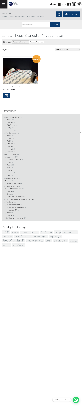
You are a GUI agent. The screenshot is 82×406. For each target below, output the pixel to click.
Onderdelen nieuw (12, 117)
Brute (9, 138)
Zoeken (55, 24)
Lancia (9, 122)
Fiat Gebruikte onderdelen (16, 197)
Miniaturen (9, 202)
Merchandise (10, 133)
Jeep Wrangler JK (13, 240)
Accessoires (9, 157)
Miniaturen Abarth (13, 205)
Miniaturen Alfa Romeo (15, 207)
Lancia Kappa (73, 241)
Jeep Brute (7, 236)
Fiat (8, 128)
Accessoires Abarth (14, 159)
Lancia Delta (61, 240)
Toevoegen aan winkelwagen (6, 95)
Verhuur (8, 181)
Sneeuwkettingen (13, 183)
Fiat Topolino (47, 232)
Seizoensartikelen (11, 178)
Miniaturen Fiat (12, 210)
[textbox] (36, 42)
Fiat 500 (35, 232)
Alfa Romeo (11, 125)
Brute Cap (15, 232)
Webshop (4, 16)
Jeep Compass (23, 236)
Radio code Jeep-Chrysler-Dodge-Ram (19, 199)
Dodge (9, 175)
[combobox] (36, 42)
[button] (76, 400)
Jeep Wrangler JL (34, 240)
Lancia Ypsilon (18, 245)
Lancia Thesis (6, 245)
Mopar (9, 149)
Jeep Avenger (70, 232)
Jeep (9, 120)
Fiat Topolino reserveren (14, 218)
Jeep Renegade (40, 236)
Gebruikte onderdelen (13, 189)
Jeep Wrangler (55, 236)
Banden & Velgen (11, 186)
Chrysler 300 (25, 232)
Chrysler (10, 130)
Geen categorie (11, 154)
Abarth (9, 152)
